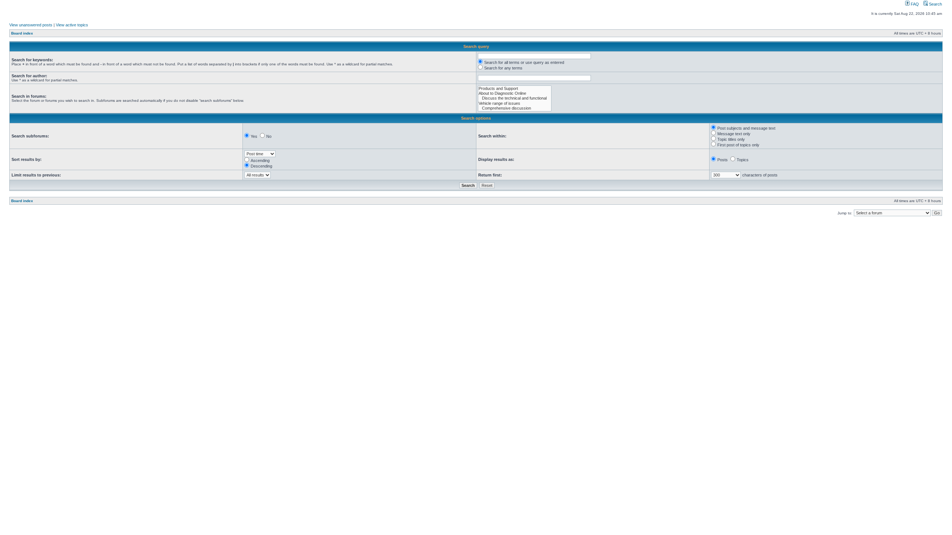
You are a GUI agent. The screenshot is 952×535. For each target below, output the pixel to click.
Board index (22, 33)
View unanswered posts (30, 25)
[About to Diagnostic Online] (515, 93)
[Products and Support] (515, 88)
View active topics (72, 25)
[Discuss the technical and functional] (515, 98)
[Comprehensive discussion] (515, 108)
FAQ (914, 4)
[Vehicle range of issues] (515, 103)
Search (935, 4)
